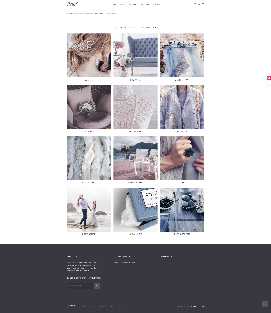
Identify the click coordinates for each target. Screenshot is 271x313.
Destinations (182, 80)
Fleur (69, 13)
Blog (111, 306)
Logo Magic (135, 234)
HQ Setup (182, 131)
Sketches (135, 80)
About (92, 306)
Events (89, 80)
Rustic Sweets (182, 234)
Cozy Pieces (88, 131)
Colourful (88, 183)
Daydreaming (135, 183)
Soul (182, 183)
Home (85, 306)
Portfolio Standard (80, 13)
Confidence (88, 234)
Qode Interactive (184, 306)
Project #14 (135, 131)
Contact (120, 306)
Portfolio (102, 306)
